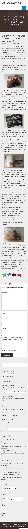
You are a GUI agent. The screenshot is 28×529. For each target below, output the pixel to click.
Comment (4, 292)
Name (3, 313)
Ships (3, 415)
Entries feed (4, 511)
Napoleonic (3, 412)
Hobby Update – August (7, 385)
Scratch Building (20, 412)
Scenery (13, 412)
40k (11, 409)
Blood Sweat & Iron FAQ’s (8, 371)
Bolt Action (20, 409)
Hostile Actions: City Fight (13, 472)
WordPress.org (5, 515)
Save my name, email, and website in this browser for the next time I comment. (12, 338)
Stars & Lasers (18, 419)
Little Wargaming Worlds (12, 3)
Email (3, 321)
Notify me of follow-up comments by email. (13, 345)
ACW (14, 409)
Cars (7, 276)
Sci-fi (18, 276)
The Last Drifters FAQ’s (7, 374)
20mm (2, 409)
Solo (9, 415)
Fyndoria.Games (13, 276)
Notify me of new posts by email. (10, 350)
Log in (3, 508)
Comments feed (5, 513)
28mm (7, 409)
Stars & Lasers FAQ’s (7, 376)
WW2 (7, 422)
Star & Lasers (8, 419)
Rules (8, 412)
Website (3, 328)
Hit (5, 526)
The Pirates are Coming (7, 396)
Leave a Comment (16, 43)
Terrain (3, 422)
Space (14, 415)
